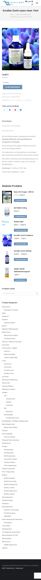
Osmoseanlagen (7, 434)
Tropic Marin (6, 526)
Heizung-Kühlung (7, 386)
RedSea (4, 475)
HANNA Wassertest (10, 545)
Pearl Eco (7, 351)
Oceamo (5, 430)
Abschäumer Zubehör (11, 310)
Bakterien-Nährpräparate (10, 329)
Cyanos (13, 100)
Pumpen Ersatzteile (8, 469)
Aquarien (5, 319)
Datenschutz (10, 568)
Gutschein (5, 377)
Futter (4, 361)
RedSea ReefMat (9, 354)
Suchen (37, 294)
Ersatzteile (5, 345)
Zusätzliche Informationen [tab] (11, 126)
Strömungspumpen (10, 465)
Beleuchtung (6, 332)
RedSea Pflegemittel (10, 484)
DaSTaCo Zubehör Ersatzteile (11, 342)
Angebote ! (5, 316)
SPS (5, 408)
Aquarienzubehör (9, 323)
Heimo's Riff (6, 383)
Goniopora (9, 405)
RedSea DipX (18, 222)
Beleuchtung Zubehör (11, 335)
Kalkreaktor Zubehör (8, 389)
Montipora (9, 411)
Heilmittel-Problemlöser (15, 93)
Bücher (4, 326)
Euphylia (8, 402)
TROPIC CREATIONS (10, 357)
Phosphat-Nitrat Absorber (10, 440)
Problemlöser (28, 100)
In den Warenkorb (12, 87)
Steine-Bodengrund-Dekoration (12, 519)
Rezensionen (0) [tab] (7, 131)
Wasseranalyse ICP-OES (10, 535)
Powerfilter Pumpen (10, 459)
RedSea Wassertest (10, 491)
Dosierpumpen (8, 449)
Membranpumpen (9, 456)
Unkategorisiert (7, 529)
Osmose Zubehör (9, 437)
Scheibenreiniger (7, 500)
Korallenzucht (20, 100)
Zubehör (4, 548)
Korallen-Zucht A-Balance (23, 235)
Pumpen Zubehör (9, 462)
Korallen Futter (9, 373)
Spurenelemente (7, 507)
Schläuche (5, 503)
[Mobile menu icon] (37, 3)
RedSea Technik (9, 488)
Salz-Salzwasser (7, 497)
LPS (5, 396)
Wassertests (6, 542)
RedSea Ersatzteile (10, 481)
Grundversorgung (9, 513)
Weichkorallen (8, 415)
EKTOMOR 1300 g (20, 208)
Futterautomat (9, 370)
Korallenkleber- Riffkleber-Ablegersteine (15, 421)
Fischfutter (7, 364)
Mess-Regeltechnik (8, 424)
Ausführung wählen (20, 230)
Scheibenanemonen (12, 418)
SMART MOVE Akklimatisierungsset (22, 270)
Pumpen (4, 446)
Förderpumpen (9, 453)
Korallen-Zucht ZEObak (22, 251)
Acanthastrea (10, 399)
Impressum (19, 568)
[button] (36, 31)
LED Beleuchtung (9, 338)
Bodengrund (8, 522)
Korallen (4, 392)
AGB (3, 568)
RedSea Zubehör (9, 494)
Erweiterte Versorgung (11, 510)
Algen (4, 313)
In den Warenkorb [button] (20, 200)
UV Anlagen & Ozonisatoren (11, 532)
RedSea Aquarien (9, 478)
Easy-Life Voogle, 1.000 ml (24, 192)
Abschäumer (6, 307)
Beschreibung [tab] (6, 121)
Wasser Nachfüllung (10, 427)
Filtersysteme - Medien (9, 348)
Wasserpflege (6, 538)
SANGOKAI (7, 516)
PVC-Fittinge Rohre (8, 472)
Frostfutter (8, 367)
